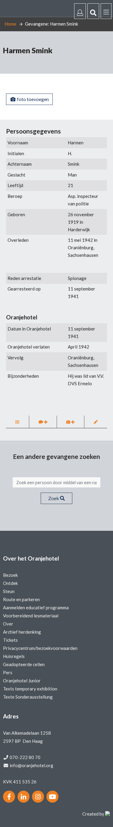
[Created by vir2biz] (107, 813)
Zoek (54, 498)
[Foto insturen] (70, 422)
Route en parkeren (21, 599)
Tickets (10, 640)
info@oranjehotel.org (31, 765)
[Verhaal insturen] (43, 422)
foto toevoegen (32, 99)
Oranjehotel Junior (22, 680)
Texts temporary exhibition (30, 688)
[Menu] (106, 11)
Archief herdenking (22, 632)
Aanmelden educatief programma (36, 607)
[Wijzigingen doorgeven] (95, 422)
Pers (7, 672)
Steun (8, 591)
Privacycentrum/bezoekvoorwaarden (40, 648)
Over (8, 623)
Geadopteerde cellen (24, 664)
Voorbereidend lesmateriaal (30, 615)
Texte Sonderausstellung (28, 696)
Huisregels (14, 656)
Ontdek (10, 583)
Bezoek (10, 575)
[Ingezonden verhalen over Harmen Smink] (17, 422)
